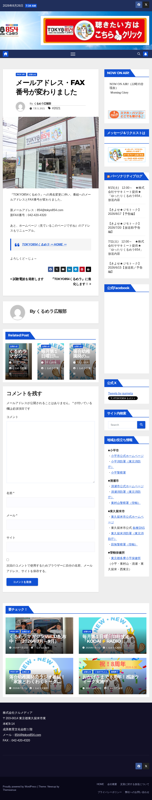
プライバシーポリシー (110, 792)
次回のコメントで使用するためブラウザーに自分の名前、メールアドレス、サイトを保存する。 (49, 568)
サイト (10, 537)
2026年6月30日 (94, 688)
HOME (100, 784)
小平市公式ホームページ (127, 455)
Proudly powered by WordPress (20, 786)
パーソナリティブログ (126, 176)
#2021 (56, 108)
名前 (10, 493)
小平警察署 (118, 472)
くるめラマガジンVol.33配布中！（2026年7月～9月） (37, 639)
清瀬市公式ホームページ (127, 486)
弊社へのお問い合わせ (137, 792)
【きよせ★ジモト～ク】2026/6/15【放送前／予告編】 (125, 267)
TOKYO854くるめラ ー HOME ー (44, 244)
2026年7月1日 (93, 648)
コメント (12, 416)
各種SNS (139, 527)
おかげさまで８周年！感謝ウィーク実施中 (110, 679)
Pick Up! (21, 74)
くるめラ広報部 (42, 103)
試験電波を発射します (28, 279)
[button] (138, 53)
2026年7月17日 (21, 648)
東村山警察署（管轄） (126, 502)
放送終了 (114, 672)
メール (11, 515)
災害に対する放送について (134, 784)
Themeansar (9, 790)
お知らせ (32, 74)
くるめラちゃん (101, 672)
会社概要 (112, 784)
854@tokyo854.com (28, 734)
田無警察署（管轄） (124, 544)
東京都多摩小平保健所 (126, 558)
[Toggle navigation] (72, 54)
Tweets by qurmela (120, 393)
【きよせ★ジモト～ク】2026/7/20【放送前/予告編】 (124, 227)
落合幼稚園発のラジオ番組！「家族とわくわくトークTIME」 (37, 681)
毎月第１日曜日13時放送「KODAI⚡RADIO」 (105, 639)
